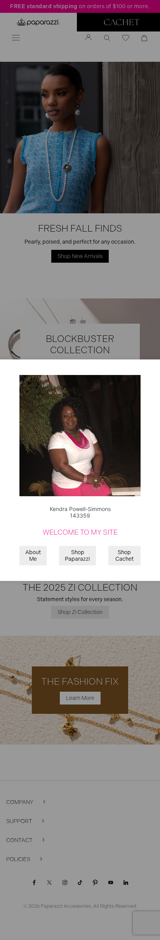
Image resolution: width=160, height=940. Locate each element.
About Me (33, 555)
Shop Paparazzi (77, 555)
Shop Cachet (124, 555)
